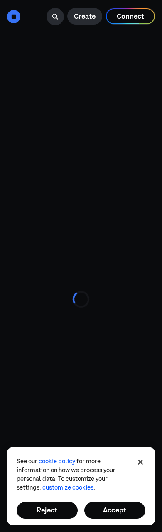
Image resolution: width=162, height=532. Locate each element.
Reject (47, 510)
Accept (114, 510)
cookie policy (57, 461)
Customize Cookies (67, 487)
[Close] (140, 462)
